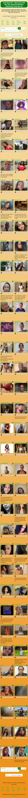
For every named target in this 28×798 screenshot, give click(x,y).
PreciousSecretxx (19, 38)
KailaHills (3, 58)
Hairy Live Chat (2, 22)
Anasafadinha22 (19, 685)
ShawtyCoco (18, 200)
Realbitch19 (18, 119)
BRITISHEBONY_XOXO (21, 706)
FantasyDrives (18, 563)
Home (7, 35)
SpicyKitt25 (18, 160)
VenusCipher (18, 402)
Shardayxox (18, 624)
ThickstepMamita (5, 544)
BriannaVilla (18, 524)
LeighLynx (3, 301)
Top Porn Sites (13, 22)
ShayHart (3, 180)
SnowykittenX (4, 281)
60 (10, 30)
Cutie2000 (17, 180)
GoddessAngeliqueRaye (7, 584)
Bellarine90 (4, 240)
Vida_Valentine (18, 503)
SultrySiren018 (18, 665)
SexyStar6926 (4, 463)
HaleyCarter (18, 281)
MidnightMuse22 (19, 301)
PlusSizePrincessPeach (7, 382)
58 (4, 30)
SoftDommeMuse (19, 99)
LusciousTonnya (5, 706)
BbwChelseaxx (18, 544)
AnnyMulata (4, 200)
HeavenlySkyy (4, 160)
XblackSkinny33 (19, 645)
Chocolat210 (18, 362)
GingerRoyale (4, 503)
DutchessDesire (5, 745)
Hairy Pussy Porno (7, 22)
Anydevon (3, 422)
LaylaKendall (4, 362)
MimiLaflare (18, 422)
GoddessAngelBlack (6, 624)
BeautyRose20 (18, 260)
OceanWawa (4, 220)
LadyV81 (3, 442)
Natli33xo (3, 321)
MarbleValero (18, 382)
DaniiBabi (3, 726)
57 (1, 30)
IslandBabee (18, 584)
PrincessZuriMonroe (20, 442)
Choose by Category (16, 35)
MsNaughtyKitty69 (5, 483)
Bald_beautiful (18, 463)
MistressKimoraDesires (21, 726)
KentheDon (18, 483)
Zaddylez (17, 745)
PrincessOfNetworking (7, 342)
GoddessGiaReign (5, 402)
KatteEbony (18, 139)
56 (24, 28)
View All (3, 28)
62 (15, 30)
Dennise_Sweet (5, 139)
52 (13, 28)
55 (22, 28)
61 (12, 30)
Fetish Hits (14, 795)
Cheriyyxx (17, 58)
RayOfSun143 (4, 563)
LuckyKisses (18, 240)
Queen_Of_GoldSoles (6, 99)
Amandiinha (18, 78)
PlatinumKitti (4, 119)
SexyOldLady (18, 321)
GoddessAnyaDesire (20, 220)
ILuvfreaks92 (4, 685)
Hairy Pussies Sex (19, 22)
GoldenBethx (4, 38)
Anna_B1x (17, 342)
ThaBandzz (18, 604)
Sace (2, 665)
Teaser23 (3, 78)
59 (7, 30)
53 (16, 28)
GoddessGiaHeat (5, 260)
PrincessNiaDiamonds (6, 524)
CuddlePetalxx (4, 604)
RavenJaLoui (4, 645)
